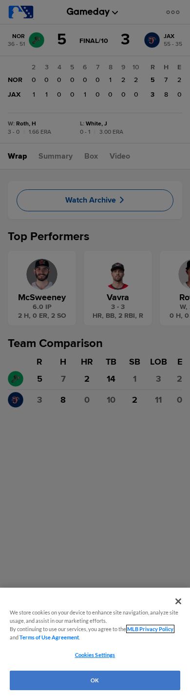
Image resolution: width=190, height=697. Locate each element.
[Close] (178, 601)
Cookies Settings (95, 655)
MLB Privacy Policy (150, 629)
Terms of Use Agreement (49, 637)
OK (95, 680)
